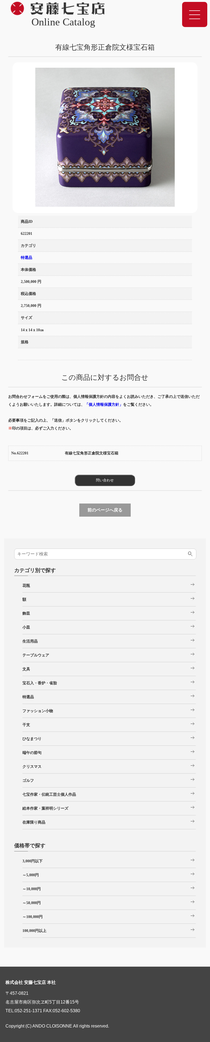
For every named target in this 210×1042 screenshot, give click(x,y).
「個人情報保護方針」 (104, 404)
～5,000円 (109, 874)
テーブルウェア (109, 654)
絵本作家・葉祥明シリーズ (109, 807)
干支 (109, 724)
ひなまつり (109, 738)
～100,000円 (109, 916)
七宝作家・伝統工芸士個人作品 (109, 793)
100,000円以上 (109, 930)
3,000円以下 (109, 860)
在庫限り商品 (109, 821)
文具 (109, 668)
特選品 (26, 257)
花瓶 (109, 584)
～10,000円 (109, 888)
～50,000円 (109, 902)
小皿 (109, 626)
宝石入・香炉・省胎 (109, 682)
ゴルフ (109, 779)
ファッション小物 (109, 710)
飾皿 (109, 612)
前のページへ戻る (105, 510)
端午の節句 (109, 752)
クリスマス (109, 765)
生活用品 (109, 640)
